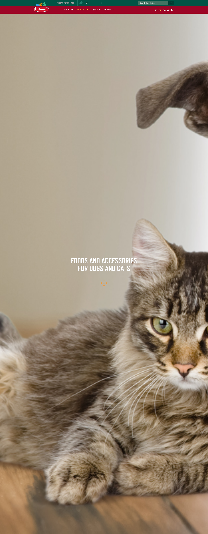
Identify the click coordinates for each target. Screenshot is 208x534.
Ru (168, 10)
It (156, 10)
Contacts (109, 9)
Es (164, 10)
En (160, 10)
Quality (96, 9)
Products (82, 9)
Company (68, 9)
